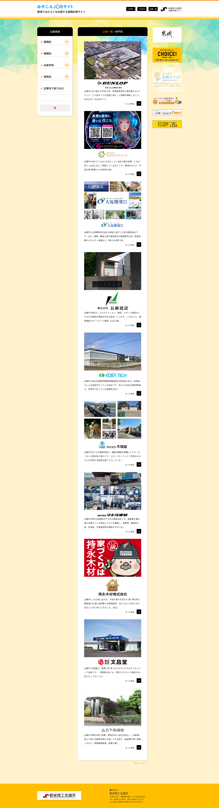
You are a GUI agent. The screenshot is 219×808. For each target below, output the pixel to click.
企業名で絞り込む (54, 88)
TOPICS (142, 9)
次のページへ (140, 763)
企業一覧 (153, 9)
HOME (130, 9)
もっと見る (132, 103)
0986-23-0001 (120, 799)
